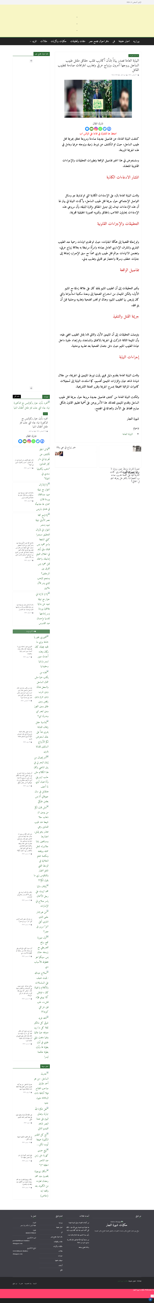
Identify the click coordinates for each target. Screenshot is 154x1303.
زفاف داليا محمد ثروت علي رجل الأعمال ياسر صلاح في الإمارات (24, 894)
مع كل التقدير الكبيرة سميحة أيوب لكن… (24, 1138)
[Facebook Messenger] (87, 129)
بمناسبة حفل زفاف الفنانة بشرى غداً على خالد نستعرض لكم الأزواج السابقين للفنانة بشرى (24, 735)
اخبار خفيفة (124, 41)
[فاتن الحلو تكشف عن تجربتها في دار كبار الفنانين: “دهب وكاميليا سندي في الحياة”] (42, 464)
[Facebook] (109, 129)
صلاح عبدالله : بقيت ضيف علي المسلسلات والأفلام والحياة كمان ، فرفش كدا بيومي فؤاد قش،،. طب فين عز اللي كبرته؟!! (24, 991)
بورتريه (136, 41)
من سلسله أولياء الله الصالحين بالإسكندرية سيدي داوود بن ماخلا (78, 1241)
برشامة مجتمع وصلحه (84, 1247)
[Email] (91, 129)
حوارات (45, 414)
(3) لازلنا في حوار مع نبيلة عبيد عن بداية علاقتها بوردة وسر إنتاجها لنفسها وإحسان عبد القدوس (24, 607)
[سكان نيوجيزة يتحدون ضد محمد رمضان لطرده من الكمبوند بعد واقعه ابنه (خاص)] (41, 1183)
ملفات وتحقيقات (77, 41)
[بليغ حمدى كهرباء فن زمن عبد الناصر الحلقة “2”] (41, 1158)
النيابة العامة (128, 434)
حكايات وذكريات (59, 41)
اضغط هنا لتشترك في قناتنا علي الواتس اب (98, 133)
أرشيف (60, 1265)
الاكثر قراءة (30, 631)
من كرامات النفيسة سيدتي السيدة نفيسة (79, 1222)
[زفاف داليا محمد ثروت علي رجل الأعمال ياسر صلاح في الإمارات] (41, 896)
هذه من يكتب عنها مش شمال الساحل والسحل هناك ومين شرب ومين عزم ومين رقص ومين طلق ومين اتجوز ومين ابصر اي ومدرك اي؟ (24, 693)
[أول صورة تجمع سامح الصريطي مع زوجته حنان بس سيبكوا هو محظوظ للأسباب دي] (41, 952)
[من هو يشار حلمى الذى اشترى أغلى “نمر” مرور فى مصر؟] (41, 922)
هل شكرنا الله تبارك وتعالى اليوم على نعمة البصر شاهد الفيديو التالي (24, 1117)
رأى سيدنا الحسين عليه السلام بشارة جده (78, 1235)
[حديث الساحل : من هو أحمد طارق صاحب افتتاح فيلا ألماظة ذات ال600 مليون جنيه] (41, 1088)
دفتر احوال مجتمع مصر (99, 41)
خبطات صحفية (58, 1260)
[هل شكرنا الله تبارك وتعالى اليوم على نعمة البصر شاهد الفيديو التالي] (41, 1119)
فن (114, 41)
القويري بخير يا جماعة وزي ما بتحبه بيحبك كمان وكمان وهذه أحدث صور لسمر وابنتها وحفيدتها (24, 650)
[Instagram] (96, 129)
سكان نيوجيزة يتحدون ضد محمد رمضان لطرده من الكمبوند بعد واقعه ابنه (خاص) (24, 1181)
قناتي (61, 1270)
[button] (31, 41)
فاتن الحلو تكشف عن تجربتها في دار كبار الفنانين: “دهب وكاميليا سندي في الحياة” (24, 462)
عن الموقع (15, 1283)
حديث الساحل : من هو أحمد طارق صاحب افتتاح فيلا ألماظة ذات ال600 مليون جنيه (24, 1086)
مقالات (43, 41)
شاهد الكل (17, 396)
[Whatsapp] (100, 129)
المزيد (34, 41)
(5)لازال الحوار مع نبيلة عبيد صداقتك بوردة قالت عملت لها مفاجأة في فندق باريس (25, 495)
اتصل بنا (21, 1283)
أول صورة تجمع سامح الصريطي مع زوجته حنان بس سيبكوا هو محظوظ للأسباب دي (24, 950)
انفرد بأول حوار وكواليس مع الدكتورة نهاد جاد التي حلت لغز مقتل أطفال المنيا (34, 423)
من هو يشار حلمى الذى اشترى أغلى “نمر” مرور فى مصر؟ (24, 920)
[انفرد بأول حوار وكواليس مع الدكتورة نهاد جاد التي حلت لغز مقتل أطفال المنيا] (31, 405)
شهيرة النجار (123, 75)
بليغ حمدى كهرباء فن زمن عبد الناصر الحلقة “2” (25, 1156)
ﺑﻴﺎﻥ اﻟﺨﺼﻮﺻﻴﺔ (28, 1283)
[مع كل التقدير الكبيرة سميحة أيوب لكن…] (41, 1139)
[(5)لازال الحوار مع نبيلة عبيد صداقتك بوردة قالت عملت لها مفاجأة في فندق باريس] (42, 497)
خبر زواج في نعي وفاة (66, 447)
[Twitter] (105, 129)
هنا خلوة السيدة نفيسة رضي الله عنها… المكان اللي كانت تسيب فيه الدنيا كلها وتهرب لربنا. (77, 1229)
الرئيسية (35, 1283)
